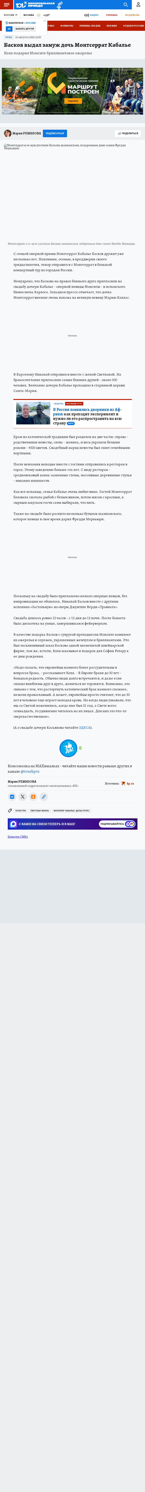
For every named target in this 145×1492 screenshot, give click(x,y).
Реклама (111, 15)
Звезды (8, 37)
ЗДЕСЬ (84, 727)
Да (9, 29)
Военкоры (67, 25)
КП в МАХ (112, 25)
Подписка (132, 15)
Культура (20, 811)
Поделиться (130, 133)
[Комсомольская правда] (35, 4)
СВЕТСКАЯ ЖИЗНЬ (39, 811)
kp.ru (130, 783)
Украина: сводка (89, 25)
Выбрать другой (25, 29)
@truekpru (30, 771)
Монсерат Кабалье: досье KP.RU (71, 811)
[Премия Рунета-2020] (59, 4)
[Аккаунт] (138, 4)
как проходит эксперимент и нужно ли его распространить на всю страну (87, 416)
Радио (94, 15)
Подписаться (55, 133)
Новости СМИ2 (18, 837)
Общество (58, 404)
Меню (6, 4)
